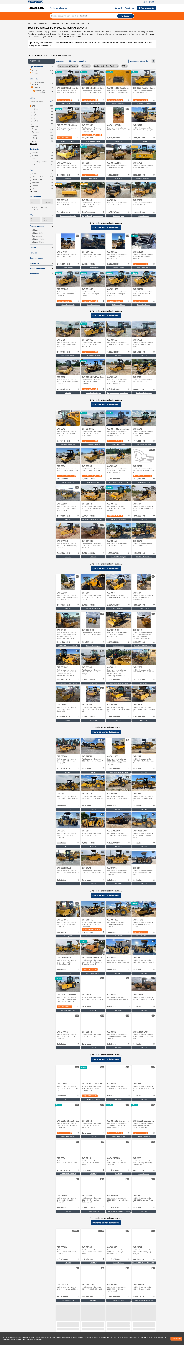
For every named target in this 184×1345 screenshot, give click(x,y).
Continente (34, 149)
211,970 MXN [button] (113, 1208)
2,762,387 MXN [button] (139, 175)
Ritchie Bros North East (118, 519)
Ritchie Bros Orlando (143, 268)
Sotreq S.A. (118, 141)
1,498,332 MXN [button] (139, 138)
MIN (31, 200)
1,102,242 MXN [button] (113, 212)
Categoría (34, 79)
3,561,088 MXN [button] (63, 642)
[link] (68, 78)
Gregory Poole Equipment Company (93, 216)
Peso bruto (34, 263)
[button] (41, 61)
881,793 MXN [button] (138, 1170)
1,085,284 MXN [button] (139, 605)
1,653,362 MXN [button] (63, 389)
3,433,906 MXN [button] (139, 642)
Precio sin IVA (35, 197)
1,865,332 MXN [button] (88, 1208)
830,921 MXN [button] (62, 1259)
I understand (176, 1338)
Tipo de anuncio (36, 67)
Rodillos (56, 23)
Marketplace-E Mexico (93, 141)
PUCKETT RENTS (144, 608)
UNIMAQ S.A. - (118, 179)
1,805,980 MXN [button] (63, 717)
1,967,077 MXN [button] (63, 605)
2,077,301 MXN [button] (139, 679)
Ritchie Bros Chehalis (93, 445)
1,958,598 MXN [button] (63, 1170)
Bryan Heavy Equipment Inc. (144, 1300)
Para (44, 218)
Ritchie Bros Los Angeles (93, 393)
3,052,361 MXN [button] (113, 264)
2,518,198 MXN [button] (63, 768)
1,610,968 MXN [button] (139, 516)
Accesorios (34, 274)
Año (31, 215)
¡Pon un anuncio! (147, 8)
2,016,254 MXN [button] (63, 212)
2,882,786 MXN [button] (63, 553)
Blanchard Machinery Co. (144, 179)
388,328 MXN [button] (138, 1259)
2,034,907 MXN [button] (63, 264)
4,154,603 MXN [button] (113, 642)
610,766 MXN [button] (87, 932)
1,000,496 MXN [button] (63, 352)
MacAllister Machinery (68, 356)
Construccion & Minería (41, 23)
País (31, 170)
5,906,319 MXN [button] (88, 605)
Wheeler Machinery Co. (68, 445)
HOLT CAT (118, 356)
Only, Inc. (93, 1300)
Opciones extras (36, 258)
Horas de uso (35, 253)
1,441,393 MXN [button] (139, 441)
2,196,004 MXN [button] (113, 1297)
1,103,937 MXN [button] (113, 843)
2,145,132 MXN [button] (88, 717)
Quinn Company (118, 216)
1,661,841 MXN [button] (88, 479)
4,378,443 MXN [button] (63, 441)
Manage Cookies (10, 1339)
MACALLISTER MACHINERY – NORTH (118, 1211)
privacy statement (28, 1339)
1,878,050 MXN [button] (63, 516)
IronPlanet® (93, 179)
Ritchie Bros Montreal (68, 1010)
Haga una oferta (63, 100)
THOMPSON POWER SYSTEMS (68, 646)
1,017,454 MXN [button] (139, 479)
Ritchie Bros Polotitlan (68, 104)
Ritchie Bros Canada (93, 1099)
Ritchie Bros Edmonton (143, 936)
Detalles (33, 248)
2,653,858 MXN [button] (113, 717)
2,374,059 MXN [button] (88, 516)
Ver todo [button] (34, 126)
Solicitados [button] (86, 768)
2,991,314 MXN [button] (113, 605)
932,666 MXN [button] (62, 479)
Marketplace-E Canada (93, 936)
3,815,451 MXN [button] (63, 679)
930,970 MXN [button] (62, 1297)
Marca (32, 98)
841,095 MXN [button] (87, 642)
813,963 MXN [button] (138, 1297)
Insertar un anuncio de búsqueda (105, 227)
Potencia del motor (37, 268)
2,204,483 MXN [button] (139, 352)
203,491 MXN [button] (87, 1297)
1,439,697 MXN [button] (113, 553)
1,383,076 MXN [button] (113, 138)
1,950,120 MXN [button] (113, 352)
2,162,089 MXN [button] (88, 212)
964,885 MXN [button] (138, 389)
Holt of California (118, 268)
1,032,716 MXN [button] (88, 843)
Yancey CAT (93, 683)
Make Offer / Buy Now (90, 135)
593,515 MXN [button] (87, 138)
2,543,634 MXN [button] (139, 212)
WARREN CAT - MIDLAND (68, 1174)
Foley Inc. (68, 519)
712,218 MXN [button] (113, 1170)
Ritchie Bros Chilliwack (93, 973)
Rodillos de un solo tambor (73, 23)
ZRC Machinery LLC (68, 1300)
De (31, 218)
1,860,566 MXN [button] (63, 175)
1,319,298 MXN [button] (88, 679)
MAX (44, 200)
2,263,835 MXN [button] (139, 717)
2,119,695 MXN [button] (88, 264)
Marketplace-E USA (68, 482)
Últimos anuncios (37, 226)
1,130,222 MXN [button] (113, 175)
